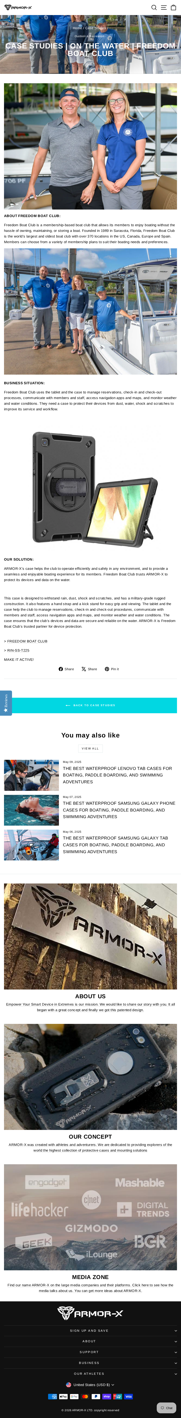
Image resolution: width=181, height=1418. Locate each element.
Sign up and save (89, 1330)
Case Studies (95, 28)
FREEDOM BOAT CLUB (27, 641)
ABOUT (89, 1341)
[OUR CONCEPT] (90, 1077)
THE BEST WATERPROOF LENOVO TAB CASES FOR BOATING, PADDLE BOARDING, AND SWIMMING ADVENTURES (117, 775)
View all (90, 748)
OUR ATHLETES (89, 1373)
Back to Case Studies (93, 705)
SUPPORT (89, 1352)
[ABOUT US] (90, 936)
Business (89, 1363)
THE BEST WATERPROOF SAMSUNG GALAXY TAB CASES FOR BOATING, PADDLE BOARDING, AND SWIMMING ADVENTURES (115, 845)
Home (77, 28)
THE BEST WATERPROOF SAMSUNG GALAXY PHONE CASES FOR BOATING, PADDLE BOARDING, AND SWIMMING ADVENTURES (119, 810)
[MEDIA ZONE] (90, 1217)
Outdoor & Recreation (89, 36)
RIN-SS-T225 (18, 650)
